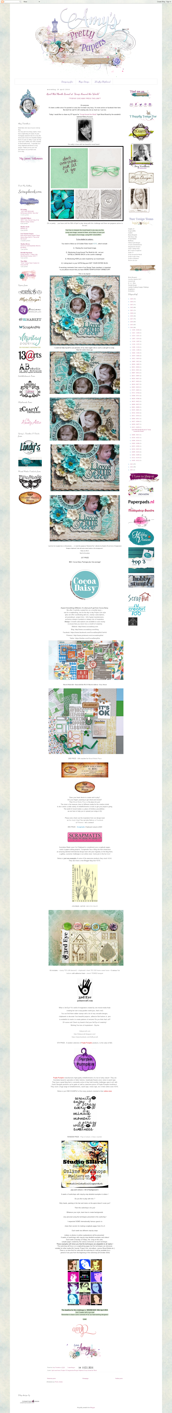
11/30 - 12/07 (136, 341)
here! (108, 854)
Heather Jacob (25, 227)
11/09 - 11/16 (136, 347)
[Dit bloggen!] (85, 1367)
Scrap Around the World (90, 1370)
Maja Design (84, 81)
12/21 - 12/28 (136, 333)
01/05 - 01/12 (136, 460)
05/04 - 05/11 (136, 418)
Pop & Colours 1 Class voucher (91, 1137)
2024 (131, 301)
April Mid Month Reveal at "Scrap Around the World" (72, 94)
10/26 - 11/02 (136, 353)
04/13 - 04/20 (136, 427)
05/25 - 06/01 (136, 410)
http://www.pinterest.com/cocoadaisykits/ (88, 635)
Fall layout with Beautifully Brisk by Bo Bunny (30, 246)
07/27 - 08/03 (136, 390)
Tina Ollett (24, 261)
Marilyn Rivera (25, 244)
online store (108, 1091)
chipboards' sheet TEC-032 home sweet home (93, 970)
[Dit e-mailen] (83, 1367)
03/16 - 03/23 (136, 437)
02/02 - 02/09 (136, 455)
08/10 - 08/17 (136, 384)
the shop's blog (74, 820)
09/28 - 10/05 (136, 364)
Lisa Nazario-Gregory (27, 234)
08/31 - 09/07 (136, 376)
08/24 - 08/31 (136, 378)
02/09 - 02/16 (136, 452)
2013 (131, 464)
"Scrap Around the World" (88, 114)
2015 (131, 324)
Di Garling (24, 209)
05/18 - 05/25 (136, 413)
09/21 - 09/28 (136, 367)
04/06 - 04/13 (136, 435)
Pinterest (80, 822)
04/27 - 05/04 (136, 421)
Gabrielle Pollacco (26, 218)
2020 (131, 313)
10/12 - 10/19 (136, 358)
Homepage (85, 1378)
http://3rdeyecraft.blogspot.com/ (84, 1034)
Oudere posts (119, 1378)
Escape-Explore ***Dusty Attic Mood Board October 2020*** (29, 255)
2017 (131, 319)
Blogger (92, 1407)
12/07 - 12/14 (136, 338)
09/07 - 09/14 (136, 373)
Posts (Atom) (59, 1382)
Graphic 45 (64, 1370)
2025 (131, 299)
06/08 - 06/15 (136, 404)
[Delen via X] (88, 1367)
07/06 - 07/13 (136, 395)
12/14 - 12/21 (136, 335)
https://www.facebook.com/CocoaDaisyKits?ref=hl (89, 632)
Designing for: (67, 81)
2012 (131, 467)
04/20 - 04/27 (136, 424)
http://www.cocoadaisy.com (88, 626)
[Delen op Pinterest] (92, 1367)
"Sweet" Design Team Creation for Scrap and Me (30, 264)
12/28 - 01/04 (136, 330)
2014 (131, 327)
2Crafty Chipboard (102, 81)
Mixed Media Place (95, 758)
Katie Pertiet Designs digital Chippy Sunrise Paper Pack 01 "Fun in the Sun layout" (30, 237)
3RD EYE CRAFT (92, 906)
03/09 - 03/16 (136, 440)
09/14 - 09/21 (136, 370)
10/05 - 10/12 (136, 361)
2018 (131, 316)
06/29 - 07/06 (136, 398)
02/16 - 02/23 (136, 449)
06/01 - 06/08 (136, 407)
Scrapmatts (81, 827)
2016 (131, 322)
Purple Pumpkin (86, 1043)
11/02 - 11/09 (136, 350)
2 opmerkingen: (71, 1367)
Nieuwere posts (51, 1378)
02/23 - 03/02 (136, 446)
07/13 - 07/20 (136, 393)
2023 (131, 304)
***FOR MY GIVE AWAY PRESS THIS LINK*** (85, 98)
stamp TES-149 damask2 (68, 970)
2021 (131, 310)
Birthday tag (24, 228)
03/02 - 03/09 (136, 443)
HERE (110, 858)
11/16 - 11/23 (136, 344)
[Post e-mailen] (79, 1367)
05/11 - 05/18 (136, 416)
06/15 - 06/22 (136, 401)
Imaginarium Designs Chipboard (75, 1370)
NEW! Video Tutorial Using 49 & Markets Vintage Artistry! (30, 221)
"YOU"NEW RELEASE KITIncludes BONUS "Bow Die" (29, 212)
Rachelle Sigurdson (26, 253)
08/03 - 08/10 (136, 387)
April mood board (55, 1370)
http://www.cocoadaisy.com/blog (87, 629)
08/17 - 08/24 (136, 381)
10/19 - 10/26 (136, 356)
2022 (131, 307)
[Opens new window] (85, 603)
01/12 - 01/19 (136, 457)
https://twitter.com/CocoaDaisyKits (87, 638)
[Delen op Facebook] (90, 1367)
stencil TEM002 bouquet (95, 973)
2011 (131, 470)
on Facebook (98, 820)
